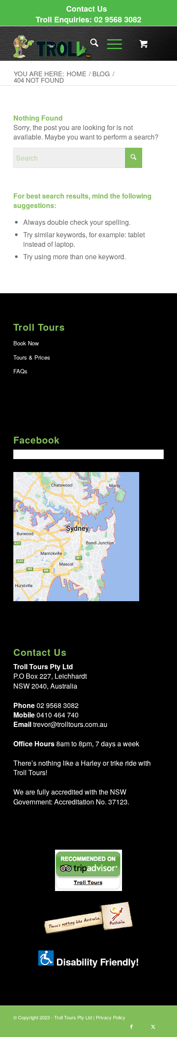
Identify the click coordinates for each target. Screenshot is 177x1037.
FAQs (20, 371)
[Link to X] (153, 1026)
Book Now (26, 343)
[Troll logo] (73, 43)
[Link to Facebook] (131, 1026)
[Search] (90, 43)
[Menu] (110, 43)
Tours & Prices (31, 357)
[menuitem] (86, 8)
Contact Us (86, 8)
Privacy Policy (110, 1017)
